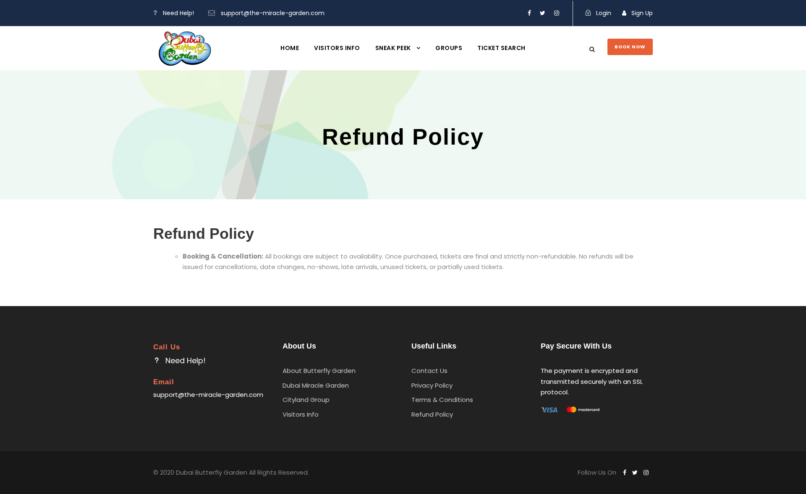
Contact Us (429, 370)
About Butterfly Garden (319, 370)
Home (289, 48)
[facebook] (529, 13)
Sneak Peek (393, 48)
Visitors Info (337, 48)
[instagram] (556, 13)
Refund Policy (432, 414)
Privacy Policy (432, 385)
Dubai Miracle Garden (316, 385)
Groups (448, 48)
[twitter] (542, 13)
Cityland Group (306, 399)
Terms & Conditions (442, 399)
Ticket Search (501, 48)
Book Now (630, 46)
